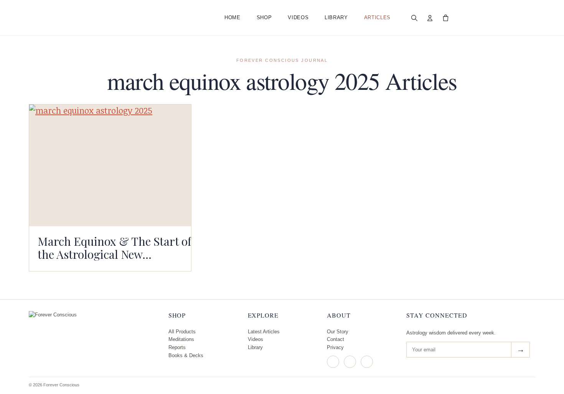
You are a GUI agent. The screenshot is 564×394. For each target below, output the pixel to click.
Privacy (335, 347)
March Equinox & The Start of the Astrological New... (114, 247)
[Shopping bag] (445, 17)
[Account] (430, 17)
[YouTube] (367, 362)
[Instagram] (333, 362)
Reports (177, 347)
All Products (182, 331)
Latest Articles (264, 331)
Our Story (337, 331)
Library (336, 17)
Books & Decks (185, 355)
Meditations (181, 339)
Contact (335, 339)
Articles (377, 17)
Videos (298, 17)
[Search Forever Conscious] (414, 17)
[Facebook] (350, 362)
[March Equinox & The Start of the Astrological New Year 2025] (110, 165)
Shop (264, 17)
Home (232, 17)
